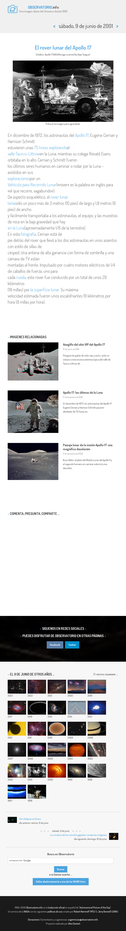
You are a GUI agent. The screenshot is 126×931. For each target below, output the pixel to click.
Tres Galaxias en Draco (30, 818)
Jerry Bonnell (104, 911)
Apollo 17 (81, 135)
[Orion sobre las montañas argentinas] (77, 687)
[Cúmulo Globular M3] (17, 750)
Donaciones (33, 919)
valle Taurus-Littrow (23, 153)
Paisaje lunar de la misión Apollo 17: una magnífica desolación (87, 447)
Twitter (72, 644)
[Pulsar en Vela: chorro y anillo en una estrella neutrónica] (57, 771)
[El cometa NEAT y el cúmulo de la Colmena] (77, 750)
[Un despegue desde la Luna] (37, 792)
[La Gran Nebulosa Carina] (37, 729)
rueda (21, 277)
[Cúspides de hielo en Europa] (97, 771)
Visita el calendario (105, 674)
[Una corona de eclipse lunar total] (57, 687)
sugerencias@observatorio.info (83, 919)
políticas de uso (54, 911)
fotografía (28, 234)
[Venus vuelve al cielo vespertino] (57, 750)
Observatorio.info (34, 907)
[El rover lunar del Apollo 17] (37, 771)
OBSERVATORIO (40, 7)
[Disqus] (63, 557)
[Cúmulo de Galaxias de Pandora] (17, 687)
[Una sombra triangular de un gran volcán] (97, 687)
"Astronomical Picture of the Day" (95, 907)
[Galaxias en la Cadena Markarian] (77, 729)
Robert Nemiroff (81, 911)
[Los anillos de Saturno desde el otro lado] (97, 729)
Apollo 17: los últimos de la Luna (83, 392)
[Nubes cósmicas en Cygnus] (37, 687)
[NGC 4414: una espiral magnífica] (77, 771)
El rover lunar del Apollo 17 (63, 47)
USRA (114, 911)
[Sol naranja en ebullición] (57, 729)
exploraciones (19, 178)
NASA (26, 911)
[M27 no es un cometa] (17, 708)
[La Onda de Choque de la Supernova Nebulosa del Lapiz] (97, 750)
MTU (93, 911)
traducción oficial (56, 907)
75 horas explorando (50, 147)
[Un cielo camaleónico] (17, 771)
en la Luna (16, 228)
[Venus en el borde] (17, 729)
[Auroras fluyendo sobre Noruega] (97, 708)
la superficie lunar (44, 289)
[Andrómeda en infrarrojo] (37, 750)
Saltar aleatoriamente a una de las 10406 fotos (60, 881)
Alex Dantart (74, 923)
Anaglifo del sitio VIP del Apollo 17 (84, 344)
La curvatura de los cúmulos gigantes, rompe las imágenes (78, 834)
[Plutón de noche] (37, 708)
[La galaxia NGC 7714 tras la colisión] (57, 708)
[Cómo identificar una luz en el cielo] (77, 708)
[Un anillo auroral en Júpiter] (17, 792)
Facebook (55, 644)
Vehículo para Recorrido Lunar (32, 184)
